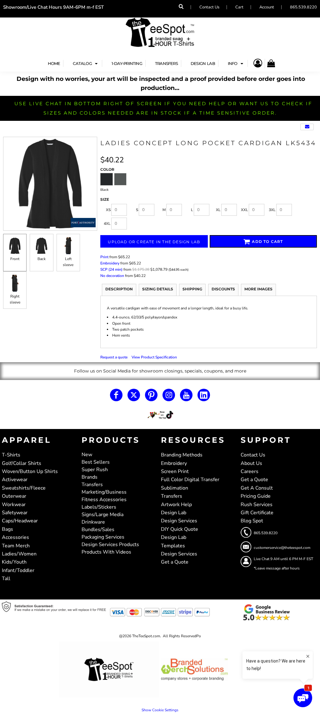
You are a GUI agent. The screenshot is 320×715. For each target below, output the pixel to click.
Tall (6, 578)
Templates (173, 545)
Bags (7, 529)
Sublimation (174, 488)
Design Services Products (110, 544)
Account (266, 7)
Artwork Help (176, 504)
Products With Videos (106, 552)
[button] (86, 63)
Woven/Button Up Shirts (30, 471)
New (87, 454)
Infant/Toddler (18, 570)
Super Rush (95, 469)
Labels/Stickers (99, 507)
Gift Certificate (257, 512)
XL (218, 209)
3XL (272, 209)
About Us (251, 463)
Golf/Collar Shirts (21, 463)
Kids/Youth (14, 562)
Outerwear (14, 496)
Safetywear (15, 512)
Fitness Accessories (104, 499)
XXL (244, 209)
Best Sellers (96, 462)
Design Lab (173, 512)
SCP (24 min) (111, 269)
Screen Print (175, 471)
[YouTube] (186, 395)
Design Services (179, 520)
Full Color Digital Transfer (190, 479)
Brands (90, 477)
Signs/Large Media (102, 514)
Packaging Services (103, 537)
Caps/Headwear (20, 520)
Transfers (92, 484)
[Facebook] (116, 395)
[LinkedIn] (204, 395)
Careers (249, 471)
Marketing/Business (104, 492)
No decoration (112, 275)
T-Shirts (11, 454)
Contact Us (209, 7)
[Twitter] (134, 395)
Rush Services (256, 504)
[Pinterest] (151, 395)
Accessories (15, 537)
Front (14, 258)
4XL (107, 223)
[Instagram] (168, 395)
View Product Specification (154, 357)
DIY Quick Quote (179, 529)
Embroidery (109, 263)
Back (42, 258)
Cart (239, 7)
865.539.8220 (303, 7)
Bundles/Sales (98, 529)
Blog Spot (252, 520)
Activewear (15, 479)
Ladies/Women (19, 553)
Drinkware (93, 522)
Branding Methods (181, 454)
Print (104, 256)
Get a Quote (174, 562)
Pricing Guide (256, 496)
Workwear (14, 504)
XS (108, 209)
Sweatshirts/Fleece (24, 488)
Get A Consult (257, 488)
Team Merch (16, 545)
